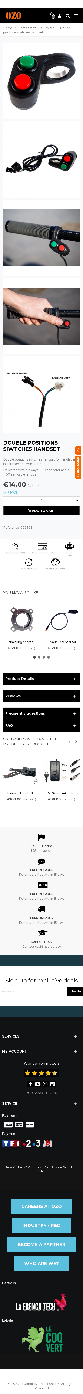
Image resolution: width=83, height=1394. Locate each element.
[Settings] (68, 16)
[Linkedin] (53, 1084)
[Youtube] (38, 1084)
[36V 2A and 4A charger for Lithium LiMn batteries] (61, 771)
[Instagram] (45, 1084)
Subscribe (75, 991)
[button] (34, 657)
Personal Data (60, 1167)
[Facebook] (30, 1084)
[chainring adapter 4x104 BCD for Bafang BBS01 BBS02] (21, 619)
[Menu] (76, 16)
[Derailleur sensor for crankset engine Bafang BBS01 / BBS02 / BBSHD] (61, 619)
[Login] (60, 16)
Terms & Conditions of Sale (34, 1167)
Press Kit (10, 1167)
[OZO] (13, 15)
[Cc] (7, 1125)
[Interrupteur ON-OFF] (41, 81)
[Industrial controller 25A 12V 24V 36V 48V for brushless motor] (21, 771)
